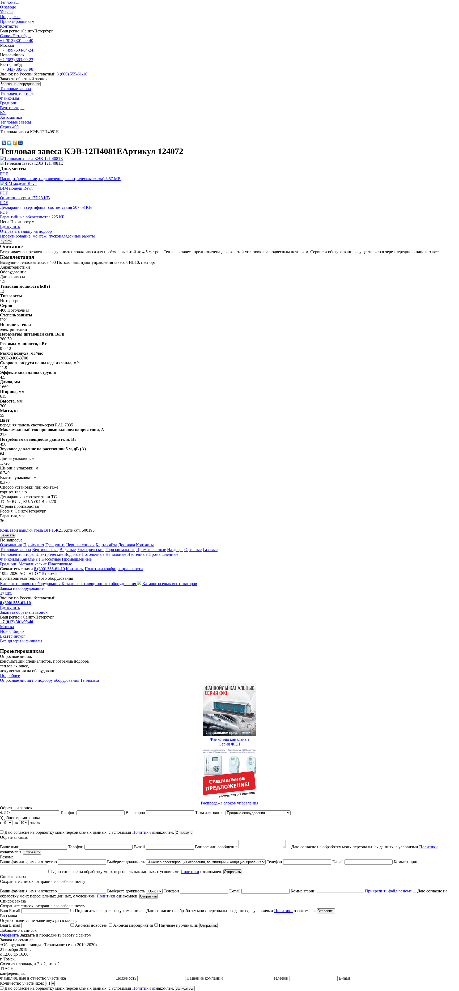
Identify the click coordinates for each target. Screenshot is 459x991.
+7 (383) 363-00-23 (16, 59)
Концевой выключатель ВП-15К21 (31, 530)
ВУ (3, 112)
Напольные (115, 554)
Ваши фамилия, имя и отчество (29, 861)
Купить (6, 241)
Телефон (68, 812)
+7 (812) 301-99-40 (16, 40)
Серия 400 (9, 127)
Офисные (193, 549)
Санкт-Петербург (15, 35)
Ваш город (136, 812)
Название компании (205, 978)
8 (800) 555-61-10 (72, 74)
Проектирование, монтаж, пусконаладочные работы (47, 236)
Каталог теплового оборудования (31, 583)
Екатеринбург (12, 636)
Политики (141, 832)
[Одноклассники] (15, 142)
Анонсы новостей (91, 925)
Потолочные (93, 554)
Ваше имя (9, 847)
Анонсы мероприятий (133, 925)
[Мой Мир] (20, 142)
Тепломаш (9, 2)
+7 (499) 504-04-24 (16, 50)
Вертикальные (45, 549)
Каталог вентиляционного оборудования (99, 583)
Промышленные (151, 549)
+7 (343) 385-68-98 (16, 69)
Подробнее (10, 675)
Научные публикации (178, 925)
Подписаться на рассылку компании (108, 910)
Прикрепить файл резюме (388, 891)
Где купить (10, 226)
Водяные (68, 549)
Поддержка (10, 16)
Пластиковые (60, 564)
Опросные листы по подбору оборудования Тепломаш (49, 680)
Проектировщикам (17, 21)
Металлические (33, 564)
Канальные (30, 559)
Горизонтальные (120, 549)
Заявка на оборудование (20, 84)
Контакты (9, 26)
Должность (126, 978)
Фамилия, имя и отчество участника (33, 978)
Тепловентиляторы (17, 93)
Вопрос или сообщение (217, 847)
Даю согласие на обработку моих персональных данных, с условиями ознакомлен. (88, 832)
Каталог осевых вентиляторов (169, 583)
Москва (7, 626)
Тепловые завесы (15, 88)
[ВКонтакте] (4, 142)
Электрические (90, 549)
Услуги (6, 12)
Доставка (126, 545)
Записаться (185, 988)
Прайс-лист (33, 545)
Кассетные (51, 559)
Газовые (210, 549)
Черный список (80, 545)
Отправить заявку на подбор (26, 231)
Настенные (137, 554)
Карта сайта (106, 545)
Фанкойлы (9, 98)
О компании (11, 545)
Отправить (184, 833)
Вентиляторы (12, 107)
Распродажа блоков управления (229, 803)
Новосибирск (12, 631)
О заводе (8, 7)
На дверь (175, 549)
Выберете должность (126, 861)
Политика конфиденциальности (114, 568)
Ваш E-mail (10, 910)
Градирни (9, 103)
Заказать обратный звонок (24, 612)
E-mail (140, 847)
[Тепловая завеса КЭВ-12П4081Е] (31, 158)
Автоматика (11, 117)
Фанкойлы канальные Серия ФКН (229, 741)
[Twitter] (9, 142)
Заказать (8, 535)
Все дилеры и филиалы (21, 641)
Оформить (9, 935)
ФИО (5, 812)
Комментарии (304, 891)
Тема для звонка (210, 812)
